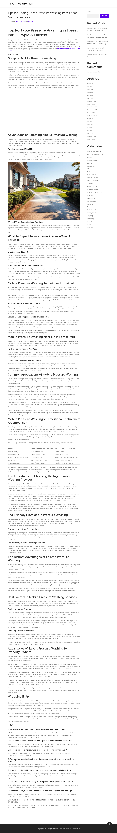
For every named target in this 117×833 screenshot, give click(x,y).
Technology (90, 219)
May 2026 (90, 92)
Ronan (30, 21)
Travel (89, 224)
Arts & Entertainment (93, 160)
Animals (89, 157)
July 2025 (90, 121)
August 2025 (91, 119)
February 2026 (91, 101)
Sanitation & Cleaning (23, 817)
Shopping (90, 216)
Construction (91, 166)
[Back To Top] (109, 824)
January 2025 (91, 139)
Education (90, 169)
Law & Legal (91, 198)
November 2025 (92, 110)
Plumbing (90, 204)
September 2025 (92, 116)
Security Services (92, 213)
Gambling (90, 183)
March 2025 (90, 133)
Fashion (89, 172)
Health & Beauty (92, 186)
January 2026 (91, 104)
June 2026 (90, 89)
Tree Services (91, 227)
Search (89, 12)
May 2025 (90, 127)
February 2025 (91, 136)
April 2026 (90, 95)
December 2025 (92, 107)
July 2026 (90, 86)
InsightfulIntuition (20, 3)
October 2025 (91, 113)
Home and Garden (92, 189)
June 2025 (90, 124)
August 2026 (91, 83)
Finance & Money (92, 178)
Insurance (90, 195)
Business (90, 163)
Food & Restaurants (93, 180)
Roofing (89, 207)
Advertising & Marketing (94, 151)
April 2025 (90, 130)
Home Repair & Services (94, 192)
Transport (90, 221)
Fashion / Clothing (92, 175)
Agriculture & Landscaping (95, 154)
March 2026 (90, 98)
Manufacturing (91, 201)
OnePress (62, 829)
